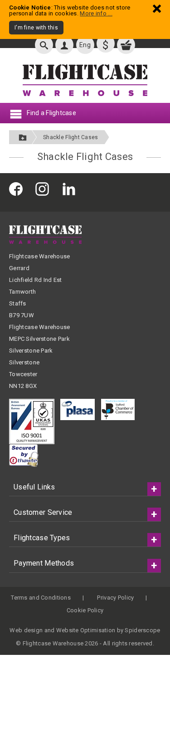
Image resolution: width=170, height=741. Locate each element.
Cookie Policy (85, 610)
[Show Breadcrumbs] (22, 137)
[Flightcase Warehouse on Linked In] (71, 188)
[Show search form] (44, 45)
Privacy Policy (115, 597)
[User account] (64, 45)
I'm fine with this (36, 27)
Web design (26, 630)
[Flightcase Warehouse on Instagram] (44, 188)
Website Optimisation (86, 630)
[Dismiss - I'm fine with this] (157, 8)
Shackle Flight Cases (70, 137)
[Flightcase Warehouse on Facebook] (18, 188)
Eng (85, 44)
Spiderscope (142, 630)
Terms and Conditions (41, 597)
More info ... (96, 13)
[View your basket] (126, 45)
